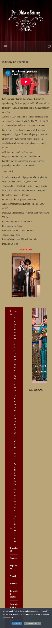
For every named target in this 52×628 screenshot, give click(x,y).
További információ (32, 623)
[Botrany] (26, 275)
